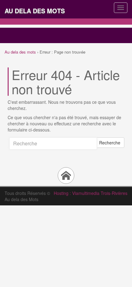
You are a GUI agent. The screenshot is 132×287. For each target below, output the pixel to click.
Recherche (109, 142)
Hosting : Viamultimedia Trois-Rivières (90, 193)
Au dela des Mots (35, 10)
